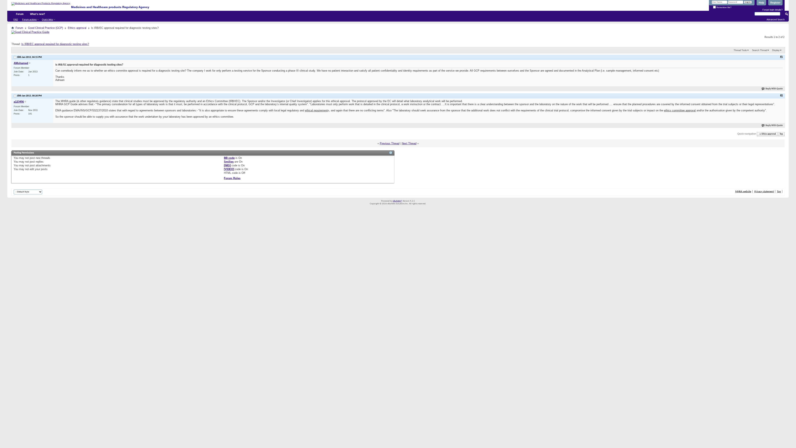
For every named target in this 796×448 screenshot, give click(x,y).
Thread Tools (740, 50)
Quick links (47, 19)
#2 (781, 95)
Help (761, 2)
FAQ (15, 19)
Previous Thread (389, 143)
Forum (20, 14)
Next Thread (409, 143)
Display (776, 50)
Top (781, 134)
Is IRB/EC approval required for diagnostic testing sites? (55, 44)
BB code (229, 157)
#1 (781, 57)
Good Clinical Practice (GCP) (45, 27)
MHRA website (743, 191)
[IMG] (227, 165)
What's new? (37, 14)
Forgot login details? (772, 10)
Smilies (229, 161)
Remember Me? (724, 7)
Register (775, 2)
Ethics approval (77, 27)
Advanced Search (776, 19)
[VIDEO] (229, 169)
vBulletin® (397, 201)
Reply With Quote (774, 89)
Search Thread (759, 50)
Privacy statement (764, 191)
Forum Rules (232, 178)
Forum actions (29, 19)
